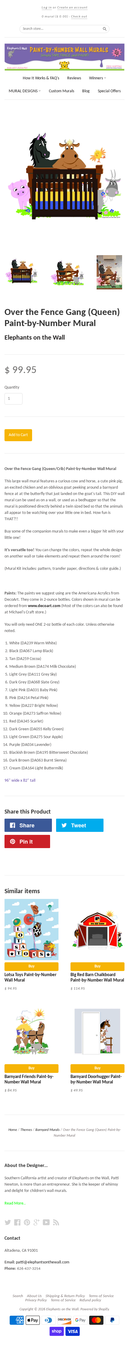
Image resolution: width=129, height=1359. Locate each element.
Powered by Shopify (94, 1309)
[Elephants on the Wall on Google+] (36, 1223)
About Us (34, 1296)
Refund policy (90, 1300)
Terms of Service (101, 1296)
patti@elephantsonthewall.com (42, 1262)
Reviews (74, 78)
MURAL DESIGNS (23, 91)
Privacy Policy (36, 1300)
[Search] (104, 29)
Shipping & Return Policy (65, 1296)
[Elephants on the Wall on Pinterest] (27, 1223)
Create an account (72, 7)
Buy (31, 966)
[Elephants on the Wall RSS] (56, 1223)
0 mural (55, 16)
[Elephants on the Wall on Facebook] (17, 1223)
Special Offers (109, 91)
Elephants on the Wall (34, 338)
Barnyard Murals (47, 1130)
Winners (96, 78)
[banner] (64, 57)
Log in (47, 7)
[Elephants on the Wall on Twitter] (7, 1223)
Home (12, 1130)
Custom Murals (61, 91)
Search (18, 1296)
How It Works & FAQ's (41, 78)
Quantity (11, 387)
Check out (79, 16)
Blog (86, 91)
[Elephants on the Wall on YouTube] (46, 1223)
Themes (26, 1130)
